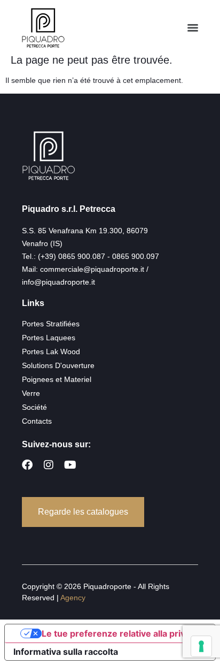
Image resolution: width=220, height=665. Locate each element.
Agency (72, 597)
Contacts (37, 421)
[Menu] (192, 28)
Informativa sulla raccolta (65, 651)
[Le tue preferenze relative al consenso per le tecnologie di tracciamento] (201, 646)
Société (34, 407)
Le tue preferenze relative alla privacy (121, 633)
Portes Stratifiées (51, 323)
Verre (31, 393)
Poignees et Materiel (56, 379)
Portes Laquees (48, 337)
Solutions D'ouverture (58, 365)
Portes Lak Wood (51, 351)
